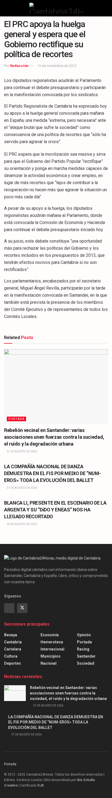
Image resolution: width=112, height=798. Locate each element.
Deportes (12, 663)
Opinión (84, 635)
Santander (86, 656)
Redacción (19, 66)
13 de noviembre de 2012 (57, 66)
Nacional (49, 663)
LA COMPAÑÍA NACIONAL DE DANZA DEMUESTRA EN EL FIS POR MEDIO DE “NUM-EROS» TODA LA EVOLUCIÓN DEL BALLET (52, 473)
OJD (40, 785)
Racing (83, 649)
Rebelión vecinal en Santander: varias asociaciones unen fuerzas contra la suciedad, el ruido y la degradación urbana (54, 437)
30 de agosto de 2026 (21, 524)
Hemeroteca (52, 642)
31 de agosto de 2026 (21, 451)
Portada (16, 419)
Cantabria (13, 642)
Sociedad (85, 663)
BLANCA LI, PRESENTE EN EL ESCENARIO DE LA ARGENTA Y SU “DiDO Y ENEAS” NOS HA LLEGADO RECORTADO (55, 509)
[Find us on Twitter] (22, 608)
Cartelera (12, 649)
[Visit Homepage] (56, 8)
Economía (50, 635)
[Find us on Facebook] (9, 608)
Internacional (52, 649)
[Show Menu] (6, 8)
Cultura (10, 656)
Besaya (10, 635)
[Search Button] (105, 8)
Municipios (51, 656)
